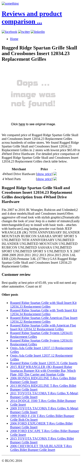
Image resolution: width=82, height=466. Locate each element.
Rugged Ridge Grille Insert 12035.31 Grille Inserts (43, 363)
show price (44, 174)
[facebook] (9, 32)
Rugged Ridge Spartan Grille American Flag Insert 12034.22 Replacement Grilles (43, 319)
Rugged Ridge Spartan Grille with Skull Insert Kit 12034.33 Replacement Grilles (43, 304)
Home (14, 39)
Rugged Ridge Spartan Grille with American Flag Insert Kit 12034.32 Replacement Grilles (43, 327)
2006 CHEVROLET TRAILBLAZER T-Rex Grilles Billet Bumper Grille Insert (41, 448)
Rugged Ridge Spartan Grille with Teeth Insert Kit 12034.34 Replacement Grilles (43, 312)
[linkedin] (38, 32)
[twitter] (24, 32)
